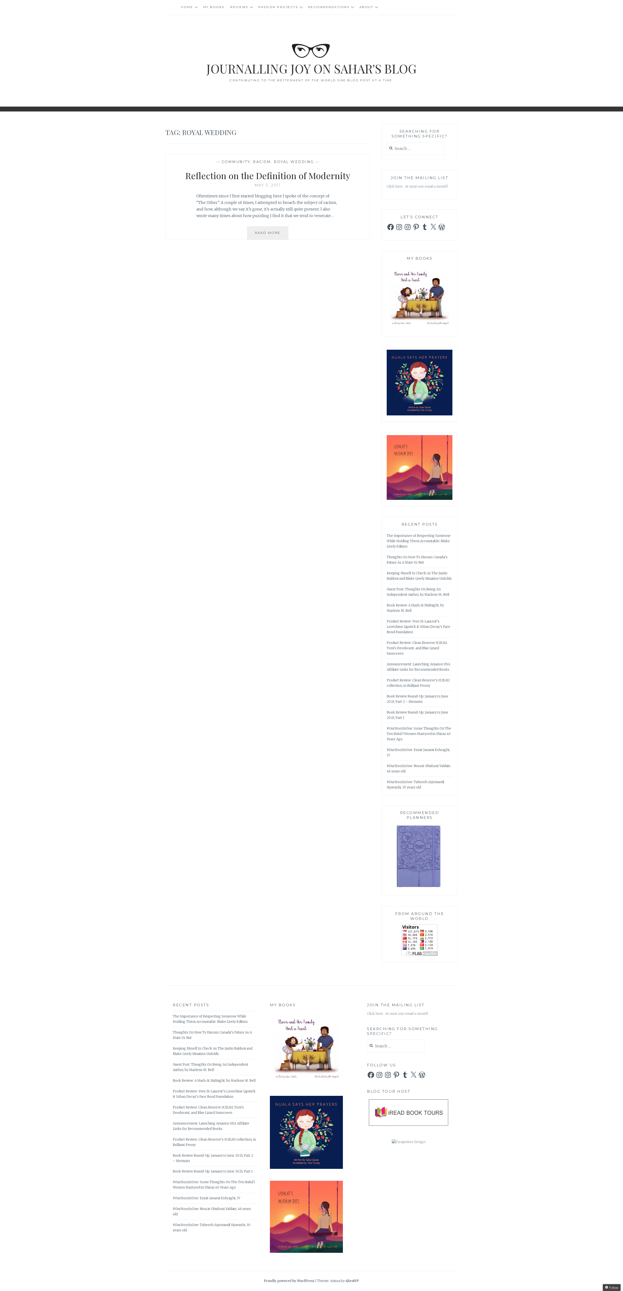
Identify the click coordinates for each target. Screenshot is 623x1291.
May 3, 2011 (268, 185)
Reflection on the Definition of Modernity (267, 175)
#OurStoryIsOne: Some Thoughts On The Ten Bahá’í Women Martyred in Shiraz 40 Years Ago (419, 733)
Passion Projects (278, 7)
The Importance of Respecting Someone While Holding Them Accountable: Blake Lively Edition (418, 541)
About (366, 7)
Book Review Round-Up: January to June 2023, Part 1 (213, 1171)
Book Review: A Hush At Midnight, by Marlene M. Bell (214, 1081)
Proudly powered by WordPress (289, 1281)
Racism (262, 162)
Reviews (239, 7)
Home (187, 7)
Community (236, 162)
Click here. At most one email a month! (417, 186)
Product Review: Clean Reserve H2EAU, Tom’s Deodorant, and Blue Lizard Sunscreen (417, 648)
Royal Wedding (294, 162)
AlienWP (352, 1281)
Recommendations (328, 7)
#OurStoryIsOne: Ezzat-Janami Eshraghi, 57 (206, 1198)
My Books (213, 7)
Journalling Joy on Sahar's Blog (311, 68)
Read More (271, 234)
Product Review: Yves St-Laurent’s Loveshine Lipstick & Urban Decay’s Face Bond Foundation (418, 626)
